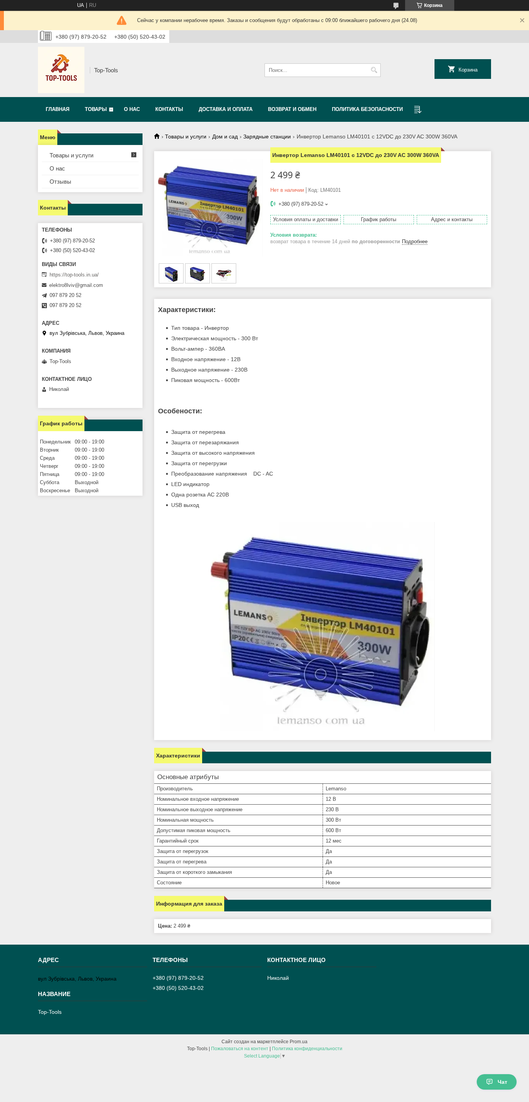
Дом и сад (225, 136)
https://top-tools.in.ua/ (74, 275)
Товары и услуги (185, 136)
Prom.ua (298, 1041)
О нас (132, 109)
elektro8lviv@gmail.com (76, 285)
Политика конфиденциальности (307, 1048)
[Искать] (374, 70)
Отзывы (60, 181)
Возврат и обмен (292, 109)
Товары (96, 109)
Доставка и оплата (225, 109)
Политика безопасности (367, 109)
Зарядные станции (267, 136)
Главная (57, 109)
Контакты (169, 109)
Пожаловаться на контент (239, 1048)
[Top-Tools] (61, 70)
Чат (502, 1082)
